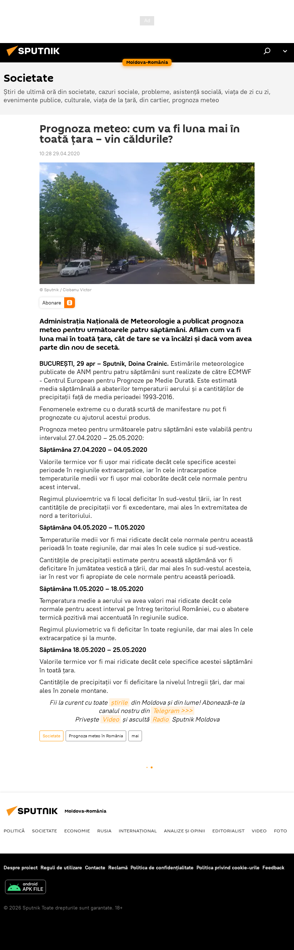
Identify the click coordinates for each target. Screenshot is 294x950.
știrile (119, 702)
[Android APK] (25, 888)
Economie (77, 830)
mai (135, 735)
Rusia (104, 830)
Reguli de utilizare (61, 867)
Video (110, 719)
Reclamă (118, 867)
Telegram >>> (173, 710)
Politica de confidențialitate (162, 867)
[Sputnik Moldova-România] (35, 57)
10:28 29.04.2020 (59, 153)
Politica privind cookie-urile (228, 867)
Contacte (95, 867)
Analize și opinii (184, 830)
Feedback (273, 867)
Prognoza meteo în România (96, 735)
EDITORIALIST (228, 830)
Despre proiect (21, 867)
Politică (14, 830)
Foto (280, 830)
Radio (160, 719)
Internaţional (138, 830)
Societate (51, 735)
